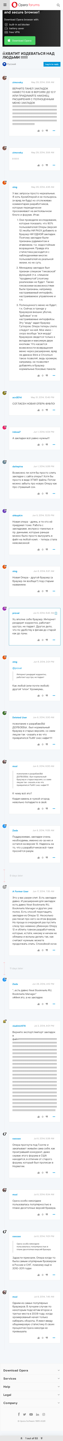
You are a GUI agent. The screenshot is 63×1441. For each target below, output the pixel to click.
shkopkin (17, 515)
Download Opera (21, 40)
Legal (7, 1395)
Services (9, 1378)
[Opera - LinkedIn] (37, 1414)
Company (10, 1403)
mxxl (14, 766)
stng (14, 187)
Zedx (15, 830)
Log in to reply (52, 64)
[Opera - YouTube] (31, 1414)
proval (15, 613)
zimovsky (17, 82)
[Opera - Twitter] (24, 1414)
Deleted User (19, 717)
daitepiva (17, 466)
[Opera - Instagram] (44, 1414)
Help (6, 1386)
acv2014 (17, 397)
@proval (17, 668)
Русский (11, 64)
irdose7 (16, 432)
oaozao (16, 1138)
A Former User (20, 891)
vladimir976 (19, 1026)
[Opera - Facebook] (18, 1414)
